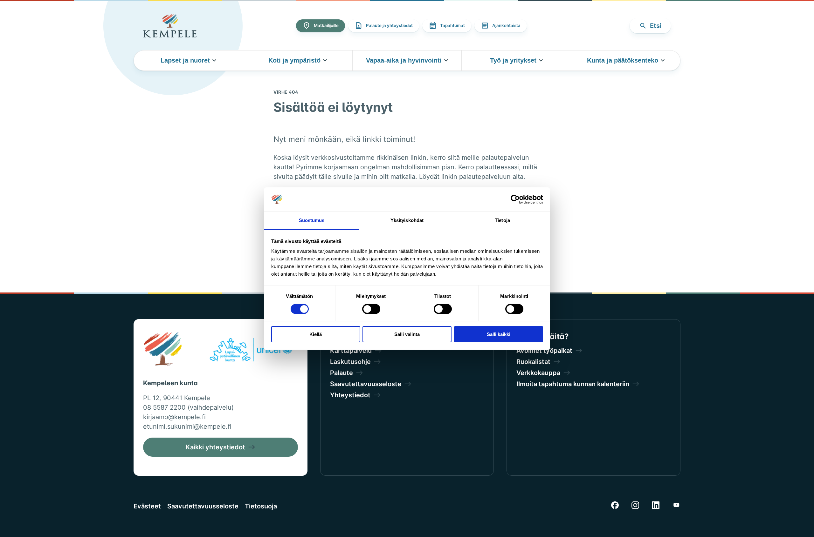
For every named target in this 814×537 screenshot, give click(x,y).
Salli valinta (407, 334)
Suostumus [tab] (312, 220)
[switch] (371, 309)
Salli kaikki (498, 334)
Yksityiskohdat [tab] (407, 220)
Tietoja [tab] (502, 220)
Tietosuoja (261, 506)
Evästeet (147, 506)
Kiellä (315, 334)
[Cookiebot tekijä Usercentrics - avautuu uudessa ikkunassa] (515, 199)
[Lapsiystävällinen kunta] (251, 351)
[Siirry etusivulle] (170, 25)
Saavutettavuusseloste (202, 506)
